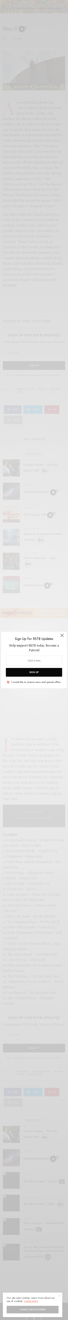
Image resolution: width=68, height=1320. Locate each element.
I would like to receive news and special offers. (36, 682)
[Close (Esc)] (62, 637)
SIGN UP (34, 672)
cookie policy (31, 1301)
